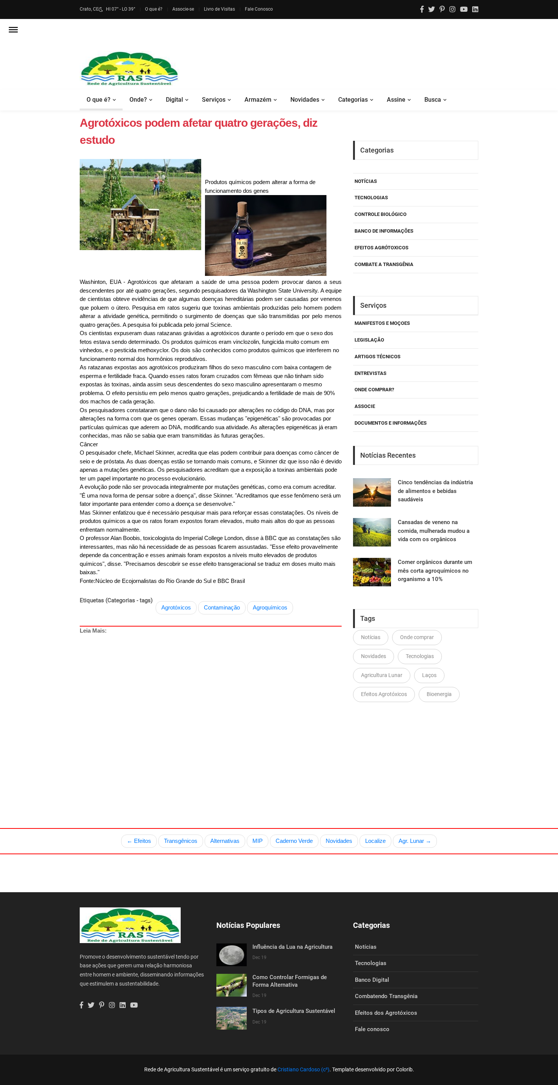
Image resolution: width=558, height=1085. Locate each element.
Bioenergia (439, 694)
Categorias (353, 99)
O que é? (153, 9)
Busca (432, 99)
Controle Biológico (381, 214)
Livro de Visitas (219, 9)
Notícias (366, 181)
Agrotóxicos (176, 607)
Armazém (257, 99)
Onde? (138, 99)
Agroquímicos (270, 607)
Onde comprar (417, 637)
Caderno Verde (294, 841)
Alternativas (225, 841)
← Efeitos (139, 841)
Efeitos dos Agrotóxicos (386, 1012)
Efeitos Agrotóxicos (384, 694)
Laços (429, 675)
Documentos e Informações (391, 423)
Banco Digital (372, 979)
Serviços (213, 99)
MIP (257, 841)
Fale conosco (372, 1029)
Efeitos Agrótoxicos (381, 247)
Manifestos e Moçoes (382, 323)
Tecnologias (371, 197)
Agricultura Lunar (381, 675)
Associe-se (183, 9)
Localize (375, 841)
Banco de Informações (384, 231)
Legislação (369, 340)
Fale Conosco (259, 9)
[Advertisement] (211, 713)
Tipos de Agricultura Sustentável (293, 1011)
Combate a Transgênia (384, 264)
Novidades (304, 99)
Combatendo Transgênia (386, 996)
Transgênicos (180, 841)
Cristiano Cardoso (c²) (303, 1069)
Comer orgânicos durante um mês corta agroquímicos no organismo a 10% (435, 571)
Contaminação (222, 607)
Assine (396, 99)
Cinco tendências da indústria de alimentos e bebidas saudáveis (435, 491)
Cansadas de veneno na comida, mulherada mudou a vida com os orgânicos (434, 531)
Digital (174, 99)
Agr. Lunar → (415, 841)
